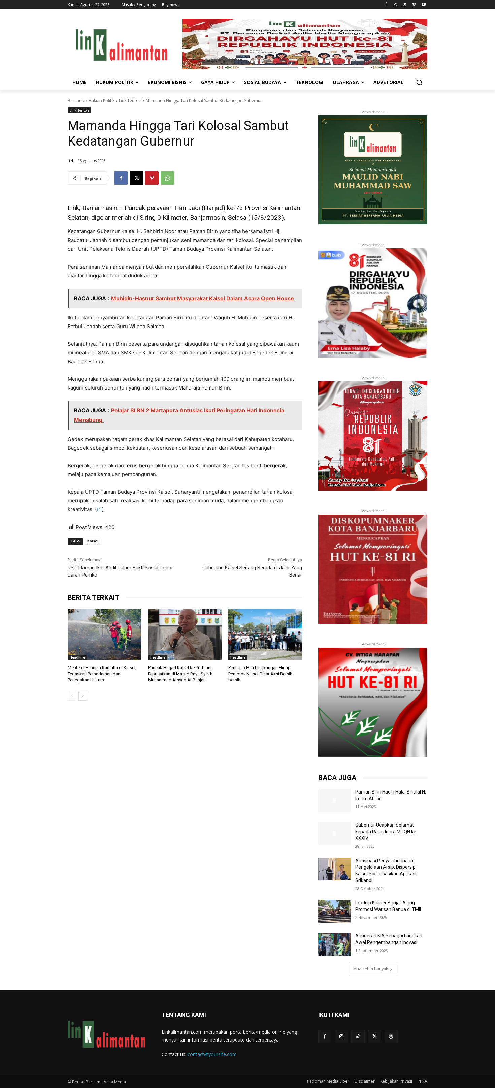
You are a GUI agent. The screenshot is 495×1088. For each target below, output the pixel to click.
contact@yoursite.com (212, 1054)
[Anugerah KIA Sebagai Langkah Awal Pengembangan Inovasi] (334, 944)
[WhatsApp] (167, 178)
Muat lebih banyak (370, 969)
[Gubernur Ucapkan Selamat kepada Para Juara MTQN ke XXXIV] (334, 833)
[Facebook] (386, 5)
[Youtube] (423, 5)
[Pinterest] (152, 178)
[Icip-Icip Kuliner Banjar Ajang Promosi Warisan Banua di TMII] (334, 911)
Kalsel (92, 540)
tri (71, 160)
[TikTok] (357, 1036)
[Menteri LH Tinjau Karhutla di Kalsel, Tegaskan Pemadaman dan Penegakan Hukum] (104, 634)
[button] (419, 82)
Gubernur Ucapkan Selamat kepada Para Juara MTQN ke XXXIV (385, 831)
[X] (405, 5)
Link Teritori (130, 100)
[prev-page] (72, 696)
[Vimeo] (414, 5)
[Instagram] (395, 5)
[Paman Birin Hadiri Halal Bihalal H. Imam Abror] (334, 800)
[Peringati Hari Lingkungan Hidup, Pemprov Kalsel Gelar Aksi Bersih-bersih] (265, 634)
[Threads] (391, 1036)
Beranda (76, 100)
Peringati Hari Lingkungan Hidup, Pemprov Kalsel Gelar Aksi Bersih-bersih (261, 673)
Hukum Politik (101, 100)
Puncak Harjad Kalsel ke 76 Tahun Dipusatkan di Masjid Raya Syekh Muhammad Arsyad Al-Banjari (180, 673)
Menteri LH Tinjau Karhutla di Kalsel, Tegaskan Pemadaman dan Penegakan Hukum (102, 673)
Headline (77, 657)
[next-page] (82, 696)
